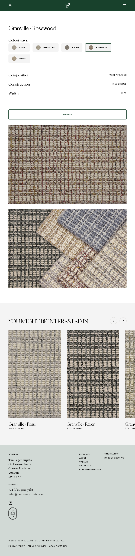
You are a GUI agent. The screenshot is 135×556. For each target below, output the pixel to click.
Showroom (85, 465)
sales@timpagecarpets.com (25, 494)
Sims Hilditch (112, 454)
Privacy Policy (16, 546)
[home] (67, 6)
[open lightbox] (67, 164)
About (82, 458)
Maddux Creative (114, 458)
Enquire (67, 114)
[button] (10, 5)
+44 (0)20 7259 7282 (20, 490)
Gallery (83, 462)
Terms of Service (37, 546)
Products (84, 454)
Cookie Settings (58, 546)
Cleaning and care (90, 469)
